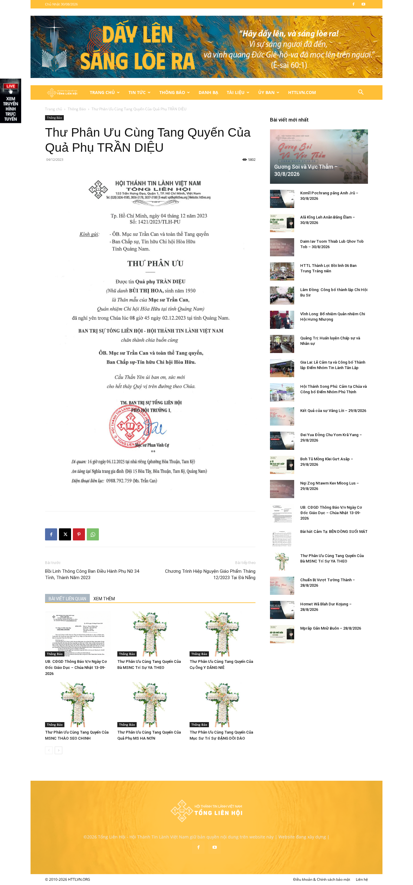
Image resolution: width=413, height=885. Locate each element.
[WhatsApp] (93, 534)
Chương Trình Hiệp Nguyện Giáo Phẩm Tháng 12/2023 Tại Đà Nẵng (210, 574)
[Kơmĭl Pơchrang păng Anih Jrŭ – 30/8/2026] (282, 199)
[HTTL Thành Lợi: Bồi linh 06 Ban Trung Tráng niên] (282, 271)
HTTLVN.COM (302, 92)
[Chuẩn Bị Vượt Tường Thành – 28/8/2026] (282, 586)
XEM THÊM (104, 598)
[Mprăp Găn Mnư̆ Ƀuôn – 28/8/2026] (282, 634)
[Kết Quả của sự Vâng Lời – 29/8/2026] (282, 416)
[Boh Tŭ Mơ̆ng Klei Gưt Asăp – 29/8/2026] (282, 465)
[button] (360, 93)
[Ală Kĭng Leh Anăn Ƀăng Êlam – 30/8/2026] (282, 223)
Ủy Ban (266, 92)
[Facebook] (353, 4)
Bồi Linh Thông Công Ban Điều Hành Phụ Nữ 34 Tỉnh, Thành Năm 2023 (92, 574)
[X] (65, 534)
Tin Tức (137, 92)
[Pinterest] (79, 534)
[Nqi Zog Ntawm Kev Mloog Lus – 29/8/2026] (282, 489)
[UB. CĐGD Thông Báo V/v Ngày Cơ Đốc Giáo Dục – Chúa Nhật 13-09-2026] (78, 633)
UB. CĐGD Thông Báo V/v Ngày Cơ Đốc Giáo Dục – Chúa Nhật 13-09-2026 (76, 667)
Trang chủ (53, 109)
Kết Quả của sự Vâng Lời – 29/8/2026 (333, 410)
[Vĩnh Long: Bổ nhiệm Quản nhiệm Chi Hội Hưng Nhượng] (282, 320)
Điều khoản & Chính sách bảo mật (321, 879)
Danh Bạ (208, 92)
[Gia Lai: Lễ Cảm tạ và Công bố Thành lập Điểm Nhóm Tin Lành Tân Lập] (282, 368)
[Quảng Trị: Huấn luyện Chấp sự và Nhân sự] (282, 344)
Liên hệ (362, 879)
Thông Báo (172, 92)
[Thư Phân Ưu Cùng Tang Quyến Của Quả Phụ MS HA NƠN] (150, 704)
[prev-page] (49, 750)
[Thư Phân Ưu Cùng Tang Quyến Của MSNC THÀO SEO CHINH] (78, 704)
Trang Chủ (102, 92)
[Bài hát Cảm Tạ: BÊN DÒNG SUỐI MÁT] (282, 537)
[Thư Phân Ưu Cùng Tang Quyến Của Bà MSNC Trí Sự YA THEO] (150, 633)
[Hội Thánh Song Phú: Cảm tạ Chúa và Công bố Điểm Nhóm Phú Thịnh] (282, 392)
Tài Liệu (236, 92)
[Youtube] (363, 4)
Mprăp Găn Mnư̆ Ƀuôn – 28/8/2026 (330, 628)
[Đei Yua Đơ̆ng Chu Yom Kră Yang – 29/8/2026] (282, 441)
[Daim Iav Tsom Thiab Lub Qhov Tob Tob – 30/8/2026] (282, 247)
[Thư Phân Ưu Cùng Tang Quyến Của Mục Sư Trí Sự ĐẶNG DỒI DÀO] (222, 704)
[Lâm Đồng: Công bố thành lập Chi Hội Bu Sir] (282, 296)
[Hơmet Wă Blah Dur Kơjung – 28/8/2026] (282, 610)
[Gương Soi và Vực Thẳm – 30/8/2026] (319, 156)
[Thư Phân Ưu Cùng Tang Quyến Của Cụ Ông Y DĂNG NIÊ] (222, 633)
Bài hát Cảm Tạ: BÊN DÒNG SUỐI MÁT (334, 531)
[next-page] (58, 750)
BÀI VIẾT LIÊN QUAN (67, 598)
